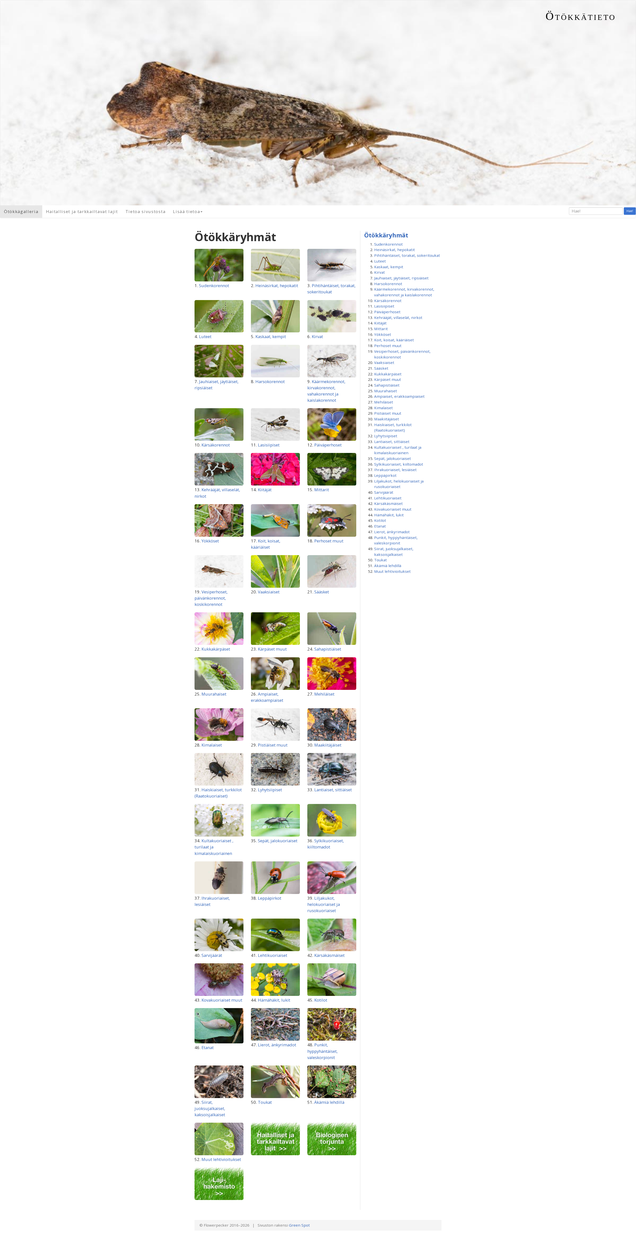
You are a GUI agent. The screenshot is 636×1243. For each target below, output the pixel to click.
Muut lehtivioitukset (221, 1159)
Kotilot (320, 1000)
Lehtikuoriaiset (272, 955)
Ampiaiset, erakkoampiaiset (399, 396)
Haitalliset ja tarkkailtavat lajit (82, 211)
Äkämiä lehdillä (329, 1102)
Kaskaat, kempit (270, 336)
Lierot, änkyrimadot (277, 1045)
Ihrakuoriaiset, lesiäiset (395, 469)
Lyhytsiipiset (270, 790)
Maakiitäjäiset (327, 745)
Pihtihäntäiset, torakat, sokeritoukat (407, 255)
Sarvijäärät (211, 955)
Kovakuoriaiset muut (221, 1000)
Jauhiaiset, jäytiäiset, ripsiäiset (401, 277)
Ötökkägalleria (21, 211)
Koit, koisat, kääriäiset (394, 339)
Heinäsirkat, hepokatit (276, 285)
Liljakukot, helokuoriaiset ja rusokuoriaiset (323, 904)
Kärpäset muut (272, 649)
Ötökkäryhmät (386, 235)
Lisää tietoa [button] (186, 211)
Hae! (630, 211)
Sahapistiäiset (327, 649)
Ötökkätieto (581, 16)
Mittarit (321, 489)
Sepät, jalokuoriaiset (277, 840)
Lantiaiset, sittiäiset (333, 790)
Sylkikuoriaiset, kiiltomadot (398, 464)
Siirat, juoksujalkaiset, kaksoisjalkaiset (210, 1108)
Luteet (205, 336)
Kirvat (317, 336)
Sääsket (321, 592)
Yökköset (210, 541)
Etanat (207, 1047)
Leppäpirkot (269, 898)
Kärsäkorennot (215, 445)
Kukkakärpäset (215, 649)
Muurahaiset (213, 694)
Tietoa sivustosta (145, 211)
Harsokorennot (270, 381)
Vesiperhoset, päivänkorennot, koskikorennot (211, 598)
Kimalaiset (211, 745)
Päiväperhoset (328, 445)
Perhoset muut (328, 541)
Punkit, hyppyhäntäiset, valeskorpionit (322, 1051)
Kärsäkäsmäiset (329, 955)
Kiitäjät (265, 489)
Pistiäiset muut (272, 745)
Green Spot (299, 1225)
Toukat (265, 1102)
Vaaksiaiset (268, 592)
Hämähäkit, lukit (274, 1000)
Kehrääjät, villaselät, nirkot (398, 317)
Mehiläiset (324, 694)
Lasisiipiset (268, 445)
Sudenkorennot (214, 285)
